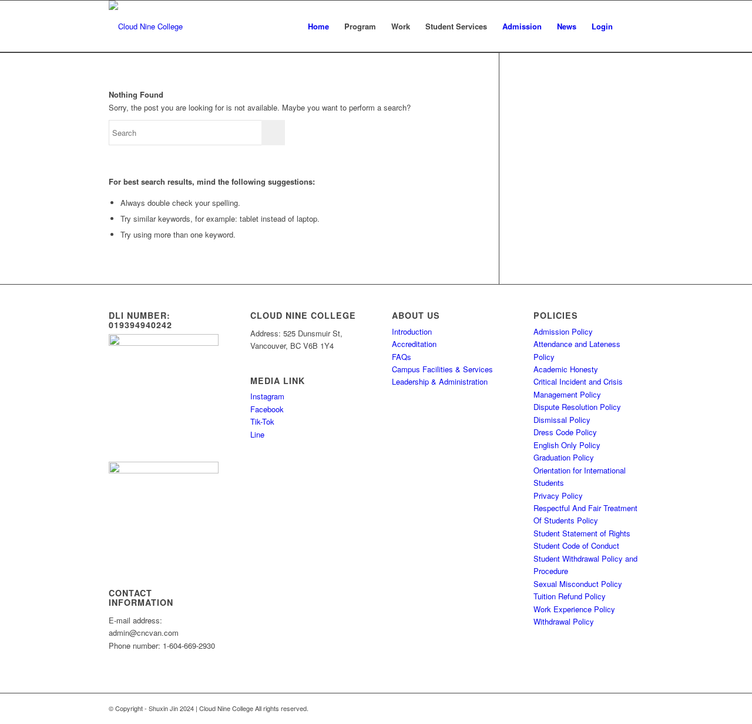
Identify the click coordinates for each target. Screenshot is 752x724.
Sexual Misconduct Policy (577, 583)
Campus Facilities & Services (442, 369)
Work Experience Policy (574, 609)
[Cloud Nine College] (146, 26)
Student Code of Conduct (576, 545)
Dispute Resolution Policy (577, 406)
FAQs (401, 356)
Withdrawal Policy (563, 621)
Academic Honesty (565, 369)
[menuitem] (318, 26)
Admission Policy (563, 331)
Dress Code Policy (565, 432)
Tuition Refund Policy (569, 596)
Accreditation (414, 343)
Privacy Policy (558, 495)
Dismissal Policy (561, 419)
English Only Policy (566, 445)
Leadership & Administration (440, 381)
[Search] (631, 26)
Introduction (412, 331)
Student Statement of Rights (581, 533)
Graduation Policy (563, 457)
